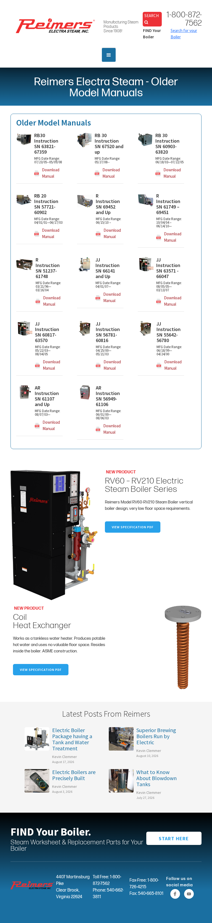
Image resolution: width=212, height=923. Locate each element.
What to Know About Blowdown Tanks (156, 778)
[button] (109, 55)
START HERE (174, 838)
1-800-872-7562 (184, 19)
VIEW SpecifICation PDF (132, 527)
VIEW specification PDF (41, 670)
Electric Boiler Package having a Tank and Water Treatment (72, 739)
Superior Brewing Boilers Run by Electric (156, 736)
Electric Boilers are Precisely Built (74, 775)
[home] (55, 25)
